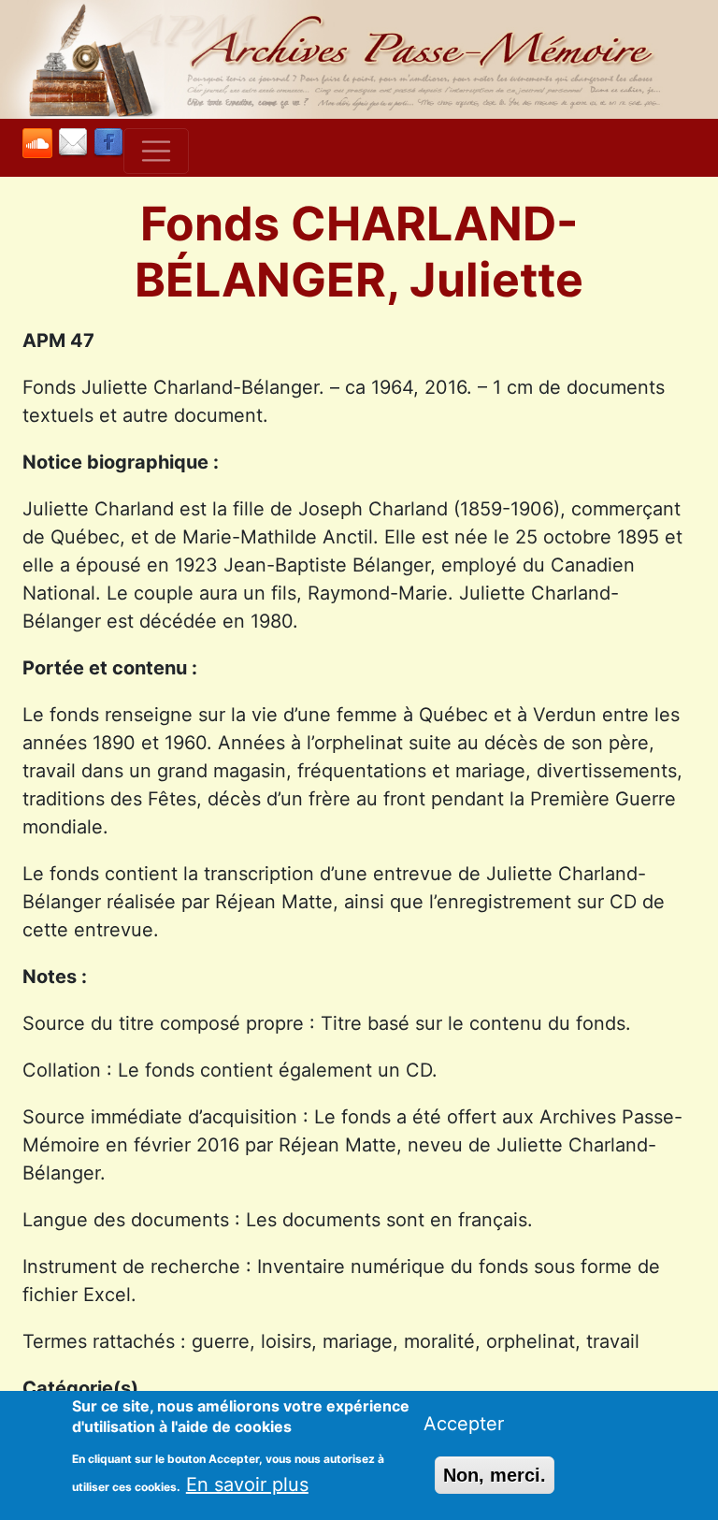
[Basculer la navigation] (156, 151)
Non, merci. (494, 1475)
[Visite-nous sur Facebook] (108, 143)
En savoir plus (247, 1484)
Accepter (464, 1423)
